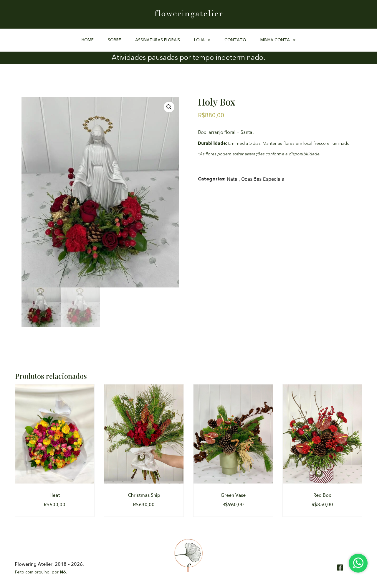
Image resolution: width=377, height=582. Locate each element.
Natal (233, 179)
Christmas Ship (144, 495)
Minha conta (275, 40)
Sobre (114, 40)
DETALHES (54, 434)
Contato (235, 40)
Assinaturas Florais (157, 40)
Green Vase (233, 495)
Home (88, 40)
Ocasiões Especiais (262, 179)
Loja (199, 40)
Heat (54, 495)
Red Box (322, 495)
